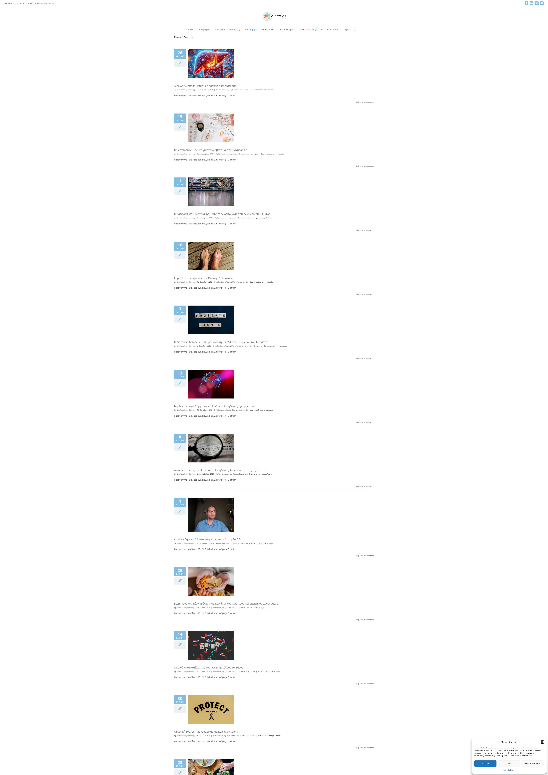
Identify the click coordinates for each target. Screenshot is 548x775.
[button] (542, 742)
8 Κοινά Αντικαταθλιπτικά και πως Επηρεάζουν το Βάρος (208, 667)
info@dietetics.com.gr (45, 3)
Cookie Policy (507, 770)
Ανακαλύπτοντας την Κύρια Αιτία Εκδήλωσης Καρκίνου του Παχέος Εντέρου (220, 470)
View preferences (532, 763)
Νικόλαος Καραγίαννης (186, 90)
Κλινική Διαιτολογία (240, 90)
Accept (485, 763)
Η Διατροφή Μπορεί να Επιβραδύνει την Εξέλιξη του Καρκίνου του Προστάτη (221, 342)
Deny (509, 763)
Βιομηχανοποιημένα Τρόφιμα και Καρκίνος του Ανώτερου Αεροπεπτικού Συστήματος (226, 603)
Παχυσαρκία (254, 154)
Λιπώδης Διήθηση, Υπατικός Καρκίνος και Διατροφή (205, 86)
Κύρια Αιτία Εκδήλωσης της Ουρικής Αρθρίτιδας (203, 278)
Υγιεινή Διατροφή (255, 346)
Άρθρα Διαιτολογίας (223, 90)
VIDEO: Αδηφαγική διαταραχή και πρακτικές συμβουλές (207, 539)
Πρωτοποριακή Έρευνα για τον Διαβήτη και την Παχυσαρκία (210, 150)
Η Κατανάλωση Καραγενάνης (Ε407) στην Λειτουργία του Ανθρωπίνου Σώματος (222, 214)
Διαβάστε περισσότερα (365, 102)
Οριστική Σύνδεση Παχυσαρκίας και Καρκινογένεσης (206, 731)
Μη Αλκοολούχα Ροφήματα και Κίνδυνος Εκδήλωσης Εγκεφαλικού (214, 406)
